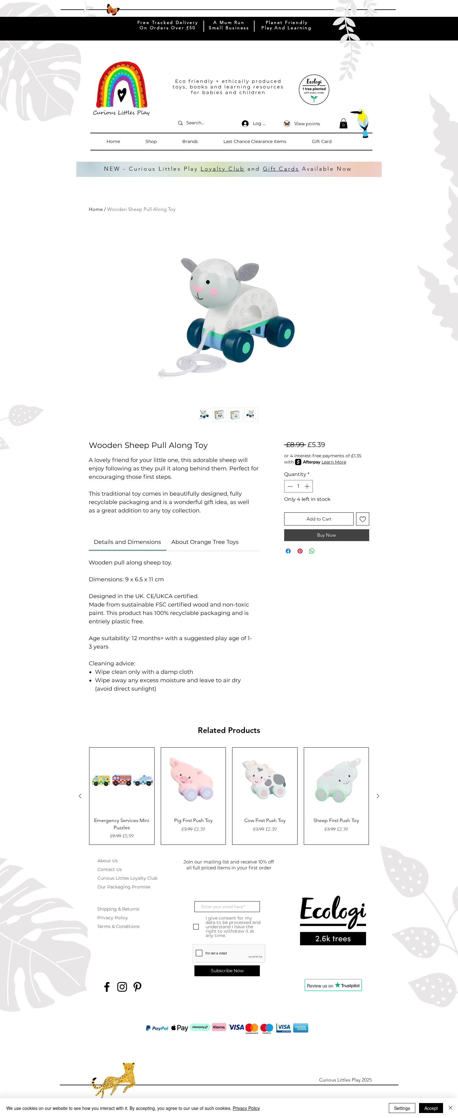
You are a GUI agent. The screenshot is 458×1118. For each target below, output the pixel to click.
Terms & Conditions (118, 926)
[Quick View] (121, 780)
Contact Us (110, 869)
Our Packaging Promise (124, 887)
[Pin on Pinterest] (300, 551)
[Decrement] (289, 486)
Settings (402, 1108)
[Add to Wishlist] (363, 519)
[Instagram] (122, 986)
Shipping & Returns (118, 909)
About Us (108, 860)
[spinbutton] (298, 486)
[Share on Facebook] (288, 551)
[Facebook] (106, 986)
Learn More (334, 462)
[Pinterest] (137, 986)
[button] (160, 141)
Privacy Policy (112, 918)
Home (96, 209)
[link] (127, 542)
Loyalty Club (223, 168)
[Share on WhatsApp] (312, 551)
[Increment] (307, 486)
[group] (229, 796)
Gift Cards (281, 168)
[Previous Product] (80, 796)
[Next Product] (378, 796)
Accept (431, 1108)
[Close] (450, 1108)
